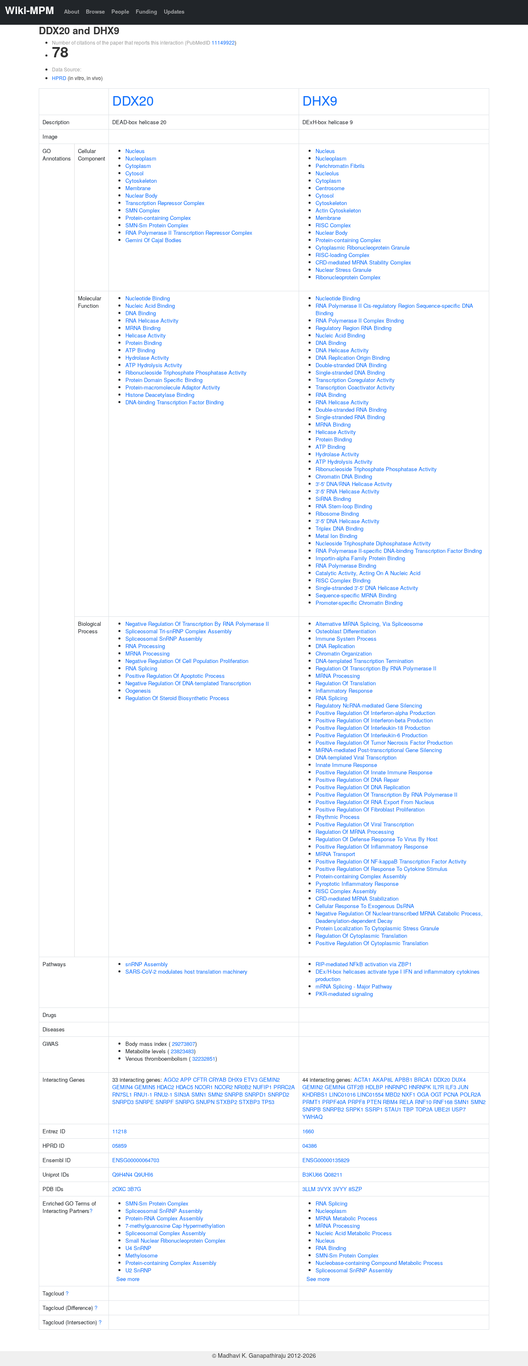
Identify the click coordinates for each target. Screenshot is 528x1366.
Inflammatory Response (344, 690)
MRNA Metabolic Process (346, 1218)
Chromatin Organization (344, 653)
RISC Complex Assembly (346, 891)
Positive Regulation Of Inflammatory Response (372, 846)
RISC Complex (333, 225)
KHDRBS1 (315, 1094)
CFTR (200, 1079)
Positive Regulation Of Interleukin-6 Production (371, 735)
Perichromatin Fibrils (340, 166)
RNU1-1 (143, 1094)
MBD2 (392, 1094)
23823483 (182, 1051)
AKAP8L (382, 1079)
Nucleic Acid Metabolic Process (354, 1233)
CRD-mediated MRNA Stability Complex (363, 262)
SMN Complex (142, 210)
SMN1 (198, 1094)
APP (185, 1079)
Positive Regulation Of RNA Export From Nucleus (375, 802)
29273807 (183, 1044)
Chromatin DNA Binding (344, 476)
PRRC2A (284, 1087)
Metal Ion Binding (336, 536)
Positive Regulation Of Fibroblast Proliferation (370, 809)
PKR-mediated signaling (344, 994)
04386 (309, 1145)
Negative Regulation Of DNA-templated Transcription (188, 683)
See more (127, 1279)
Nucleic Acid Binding (150, 305)
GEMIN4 (122, 1087)
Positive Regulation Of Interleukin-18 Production (373, 727)
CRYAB (217, 1079)
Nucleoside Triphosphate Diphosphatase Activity (373, 543)
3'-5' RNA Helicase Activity (348, 491)
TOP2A (424, 1109)
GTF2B (355, 1087)
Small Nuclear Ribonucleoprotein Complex (175, 1240)
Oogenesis (138, 690)
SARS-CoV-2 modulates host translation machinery (186, 971)
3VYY (340, 1189)
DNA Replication (335, 646)
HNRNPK (420, 1087)
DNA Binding (140, 313)
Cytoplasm (138, 166)
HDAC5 (184, 1087)
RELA (406, 1102)
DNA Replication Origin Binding (353, 357)
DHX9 (319, 99)
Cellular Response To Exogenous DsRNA (365, 906)
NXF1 (408, 1094)
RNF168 (443, 1102)
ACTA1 (362, 1079)
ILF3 (451, 1087)
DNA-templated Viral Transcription (356, 757)
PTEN (374, 1102)
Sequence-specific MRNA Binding (356, 595)
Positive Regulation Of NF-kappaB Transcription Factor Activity (391, 861)
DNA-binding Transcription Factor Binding (174, 402)
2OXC (119, 1189)
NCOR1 (204, 1087)
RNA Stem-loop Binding (344, 506)
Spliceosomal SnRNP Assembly (164, 638)
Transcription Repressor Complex (165, 203)
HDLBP (374, 1087)
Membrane (138, 188)
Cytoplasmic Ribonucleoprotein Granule (363, 247)
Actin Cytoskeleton (338, 210)
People (120, 11)
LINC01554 (370, 1094)
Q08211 (333, 1174)
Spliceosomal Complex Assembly (165, 1233)
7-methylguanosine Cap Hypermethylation (175, 1225)
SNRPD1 (255, 1094)
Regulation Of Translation (346, 683)
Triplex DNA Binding (339, 528)
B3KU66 (312, 1174)
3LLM (309, 1189)
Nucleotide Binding (147, 298)
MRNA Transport (335, 854)
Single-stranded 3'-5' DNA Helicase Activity (367, 588)
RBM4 (390, 1102)
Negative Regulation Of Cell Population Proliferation (186, 661)
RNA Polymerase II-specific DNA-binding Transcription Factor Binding (399, 550)
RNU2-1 (163, 1094)
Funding (146, 11)
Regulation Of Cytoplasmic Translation (361, 935)
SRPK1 (354, 1109)
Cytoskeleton (141, 180)
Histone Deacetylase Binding (159, 395)
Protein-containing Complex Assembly (361, 876)
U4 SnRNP (138, 1248)
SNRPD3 (123, 1102)
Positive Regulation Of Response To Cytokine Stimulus (382, 869)
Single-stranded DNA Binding (350, 372)
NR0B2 (242, 1087)
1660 (308, 1131)
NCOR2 (223, 1087)
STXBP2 (226, 1102)
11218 (119, 1131)
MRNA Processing (147, 653)
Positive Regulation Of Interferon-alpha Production (375, 713)
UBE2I (442, 1109)
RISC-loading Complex (343, 255)
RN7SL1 (122, 1094)
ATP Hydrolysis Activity (153, 365)
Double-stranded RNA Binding (351, 409)
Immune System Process (346, 638)
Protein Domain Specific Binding (164, 380)
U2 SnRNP (138, 1270)
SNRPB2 (333, 1109)
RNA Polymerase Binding (346, 565)
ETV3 (250, 1079)
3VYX (324, 1189)
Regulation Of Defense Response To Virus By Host (377, 839)
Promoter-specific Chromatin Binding (359, 602)
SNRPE (144, 1102)
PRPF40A (334, 1102)
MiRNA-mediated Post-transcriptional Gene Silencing (379, 750)
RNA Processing (145, 646)
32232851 (203, 1058)
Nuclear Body (141, 195)
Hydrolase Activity (147, 357)
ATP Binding (140, 350)
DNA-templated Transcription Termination (364, 661)
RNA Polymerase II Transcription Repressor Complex (188, 232)
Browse (95, 11)
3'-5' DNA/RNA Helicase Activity (354, 484)
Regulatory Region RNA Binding (353, 328)
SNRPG (184, 1102)
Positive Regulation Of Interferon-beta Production (374, 720)
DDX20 (133, 99)
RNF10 (423, 1102)
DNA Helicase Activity (342, 350)
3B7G (134, 1189)
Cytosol (134, 173)
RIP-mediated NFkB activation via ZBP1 (364, 964)
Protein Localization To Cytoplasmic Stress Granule (377, 928)
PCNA (450, 1094)
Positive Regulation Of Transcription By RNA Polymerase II (386, 794)
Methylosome (141, 1255)
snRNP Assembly (146, 964)
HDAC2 (165, 1087)
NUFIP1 (262, 1087)
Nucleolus (327, 173)
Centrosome (330, 188)
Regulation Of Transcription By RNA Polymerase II (376, 668)
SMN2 (215, 1094)
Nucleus (135, 151)
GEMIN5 (144, 1087)
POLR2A (470, 1094)
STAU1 (392, 1109)
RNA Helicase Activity (152, 320)
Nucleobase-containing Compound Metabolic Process (379, 1263)
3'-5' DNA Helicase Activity (348, 521)
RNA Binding (331, 395)
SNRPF (165, 1102)
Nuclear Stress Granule (343, 270)
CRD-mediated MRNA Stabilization (357, 898)
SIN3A (182, 1094)
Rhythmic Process (338, 817)
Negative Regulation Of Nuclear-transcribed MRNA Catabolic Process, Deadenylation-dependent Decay (399, 917)
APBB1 (403, 1079)
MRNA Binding (142, 328)
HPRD (59, 77)
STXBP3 (249, 1102)
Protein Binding (143, 343)
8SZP (355, 1189)
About (71, 11)
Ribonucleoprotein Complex (348, 277)
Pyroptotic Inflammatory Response (357, 883)
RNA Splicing (141, 668)
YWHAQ (312, 1117)
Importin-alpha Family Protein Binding (360, 558)
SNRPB (233, 1094)
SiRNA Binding (333, 499)
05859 (119, 1145)
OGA (423, 1094)
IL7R (438, 1087)
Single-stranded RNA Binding (350, 417)
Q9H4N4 (122, 1174)
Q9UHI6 (143, 1174)
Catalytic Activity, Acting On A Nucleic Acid (368, 573)
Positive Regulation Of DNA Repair (357, 779)
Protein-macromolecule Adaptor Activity (172, 387)
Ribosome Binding (337, 513)
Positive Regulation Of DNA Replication (363, 787)
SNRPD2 (278, 1094)
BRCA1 (423, 1079)
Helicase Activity (145, 335)
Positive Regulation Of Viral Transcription (365, 824)
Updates (174, 11)
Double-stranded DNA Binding (351, 365)
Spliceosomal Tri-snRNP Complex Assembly (178, 631)
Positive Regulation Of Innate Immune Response (374, 772)
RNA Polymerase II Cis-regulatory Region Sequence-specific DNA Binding (394, 309)
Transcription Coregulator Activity (355, 380)
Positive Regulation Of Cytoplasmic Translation (372, 943)
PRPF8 (356, 1102)
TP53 (268, 1102)
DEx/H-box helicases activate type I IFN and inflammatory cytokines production (398, 975)
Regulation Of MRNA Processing (355, 831)
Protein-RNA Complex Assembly (164, 1218)
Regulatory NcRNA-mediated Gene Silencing (369, 705)
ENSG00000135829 (325, 1160)
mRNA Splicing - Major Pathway (354, 986)
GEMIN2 (269, 1079)
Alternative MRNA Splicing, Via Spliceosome (369, 624)
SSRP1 (374, 1109)
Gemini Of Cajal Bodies (153, 240)
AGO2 (171, 1079)
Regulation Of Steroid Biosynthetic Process (177, 698)
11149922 (223, 42)
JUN (463, 1087)
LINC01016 (342, 1094)
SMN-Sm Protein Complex (157, 225)
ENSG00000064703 (135, 1160)
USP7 (459, 1109)
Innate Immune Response (346, 765)
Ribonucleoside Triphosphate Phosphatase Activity (186, 372)
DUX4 (459, 1079)
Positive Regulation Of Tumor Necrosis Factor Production (384, 742)
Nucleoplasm (140, 158)
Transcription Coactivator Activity (355, 387)
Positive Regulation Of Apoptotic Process (175, 675)
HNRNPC (396, 1087)
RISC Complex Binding (343, 580)
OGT (436, 1094)
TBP (408, 1109)
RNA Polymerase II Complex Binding (360, 320)
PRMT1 (311, 1102)
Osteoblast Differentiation (346, 631)
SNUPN (205, 1102)
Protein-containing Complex (158, 218)
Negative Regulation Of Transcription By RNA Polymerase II (197, 624)
